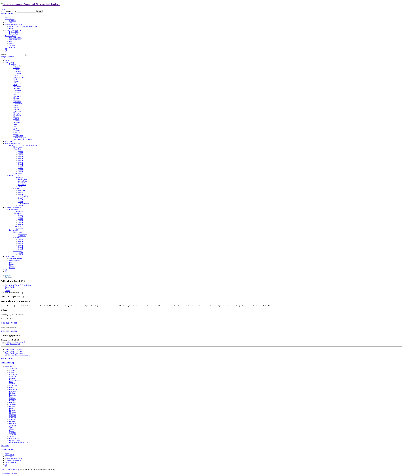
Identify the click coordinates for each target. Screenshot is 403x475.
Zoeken (3, 9)
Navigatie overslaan (7, 13)
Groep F (20, 160)
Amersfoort (17, 71)
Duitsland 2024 (14, 209)
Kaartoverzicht (18, 136)
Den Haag (16, 88)
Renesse (16, 119)
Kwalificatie (17, 173)
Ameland (16, 68)
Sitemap (12, 266)
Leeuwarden (17, 104)
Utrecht (15, 128)
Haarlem (16, 98)
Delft (15, 85)
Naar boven (5, 446)
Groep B (20, 153)
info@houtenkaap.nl (13, 344)
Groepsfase (17, 149)
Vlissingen (16, 130)
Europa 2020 (13, 230)
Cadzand (16, 81)
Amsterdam (17, 73)
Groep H (21, 164)
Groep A (20, 151)
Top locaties (17, 66)
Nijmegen (16, 113)
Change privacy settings (9, 473)
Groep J (20, 168)
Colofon (3, 469)
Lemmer (16, 107)
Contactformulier (14, 260)
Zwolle (15, 134)
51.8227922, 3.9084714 (9, 323)
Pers (10, 262)
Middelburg (17, 111)
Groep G (21, 162)
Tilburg (15, 126)
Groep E (20, 158)
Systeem (20, 228)
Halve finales (22, 185)
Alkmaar (16, 70)
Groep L (20, 171)
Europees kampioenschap (13, 207)
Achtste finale (22, 181)
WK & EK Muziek (15, 258)
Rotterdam (16, 121)
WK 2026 (8, 141)
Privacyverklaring (13, 469)
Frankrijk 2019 (14, 175)
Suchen (3, 54)
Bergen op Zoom (19, 77)
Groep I (20, 166)
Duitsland (25, 196)
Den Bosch (17, 87)
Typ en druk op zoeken (8, 11)
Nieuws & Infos (10, 256)
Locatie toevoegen (19, 137)
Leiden (15, 105)
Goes (15, 94)
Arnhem (16, 75)
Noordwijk (17, 115)
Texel (15, 124)
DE (6, 270)
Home (7, 60)
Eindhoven (17, 90)
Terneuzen (16, 122)
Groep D (21, 156)
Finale (20, 187)
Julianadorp (17, 102)
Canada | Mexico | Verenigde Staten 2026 (23, 145)
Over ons (12, 268)
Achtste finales (22, 234)
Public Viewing (10, 62)
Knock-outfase (18, 147)
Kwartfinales (22, 183)
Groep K (21, 170)
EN (6, 271)
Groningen (17, 96)
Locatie (7, 291)
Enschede (16, 92)
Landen (20, 254)
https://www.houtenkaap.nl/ (16, 342)
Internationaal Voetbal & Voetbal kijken (18, 285)
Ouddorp (16, 117)
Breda (15, 79)
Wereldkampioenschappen (13, 143)
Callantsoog (17, 83)
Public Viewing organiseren (22, 139)
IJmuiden (16, 100)
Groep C (20, 154)
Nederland (12, 64)
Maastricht (16, 109)
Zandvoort (16, 132)
